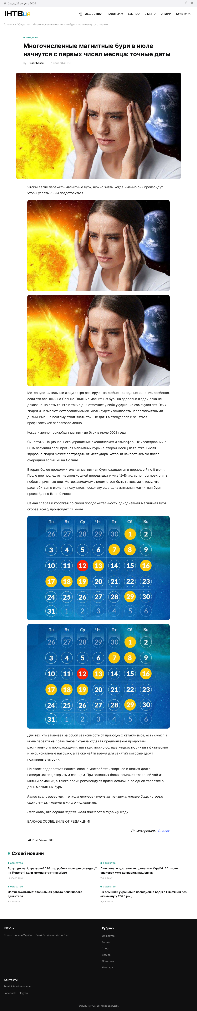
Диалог (164, 831)
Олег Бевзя (36, 63)
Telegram (23, 993)
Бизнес (133, 14)
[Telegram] (191, 3)
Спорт (166, 14)
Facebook (10, 993)
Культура (183, 14)
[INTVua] (17, 13)
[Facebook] (185, 3)
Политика (115, 14)
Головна (9, 24)
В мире (150, 14)
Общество (93, 14)
